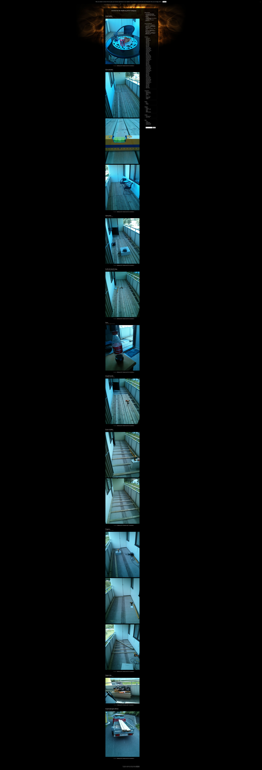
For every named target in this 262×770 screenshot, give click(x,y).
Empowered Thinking (149, 28)
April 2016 (147, 46)
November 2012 (148, 80)
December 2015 (148, 48)
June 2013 (147, 73)
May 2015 (147, 53)
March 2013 (148, 76)
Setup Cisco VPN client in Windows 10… (149, 20)
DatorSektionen (148, 116)
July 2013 (147, 72)
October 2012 (148, 81)
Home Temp (148, 117)
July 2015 (147, 52)
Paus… (107, 322)
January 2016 (148, 47)
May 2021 (147, 39)
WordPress (138, 766)
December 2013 (148, 67)
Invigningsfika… (109, 16)
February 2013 (148, 77)
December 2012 (148, 79)
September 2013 (148, 70)
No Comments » (131, 65)
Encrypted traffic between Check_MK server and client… (150, 14)
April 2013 (147, 75)
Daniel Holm (148, 32)
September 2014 (148, 59)
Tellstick (147, 98)
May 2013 (147, 74)
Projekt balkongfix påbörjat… (112, 708)
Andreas (147, 108)
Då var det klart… (109, 69)
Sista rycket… (108, 215)
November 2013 (148, 68)
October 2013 (148, 69)
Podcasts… (148, 17)
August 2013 (148, 71)
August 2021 (148, 38)
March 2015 (148, 54)
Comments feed (148, 123)
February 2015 (148, 55)
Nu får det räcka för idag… (111, 269)
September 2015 (148, 50)
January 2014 (148, 66)
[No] (260, 2)
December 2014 (148, 56)
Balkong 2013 (119, 65)
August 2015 (148, 51)
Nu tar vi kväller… (109, 429)
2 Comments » (131, 525)
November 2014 (148, 57)
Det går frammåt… (109, 376)
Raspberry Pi (148, 97)
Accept (164, 1)
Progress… (108, 529)
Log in (147, 121)
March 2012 (148, 87)
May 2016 (147, 45)
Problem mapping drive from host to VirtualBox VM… (150, 18)
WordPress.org (148, 124)
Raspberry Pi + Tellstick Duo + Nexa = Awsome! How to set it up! (150, 26)
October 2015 (148, 49)
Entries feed (148, 122)
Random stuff (125, 65)
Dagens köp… (108, 675)
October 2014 (148, 58)
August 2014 (148, 60)
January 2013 (148, 78)
